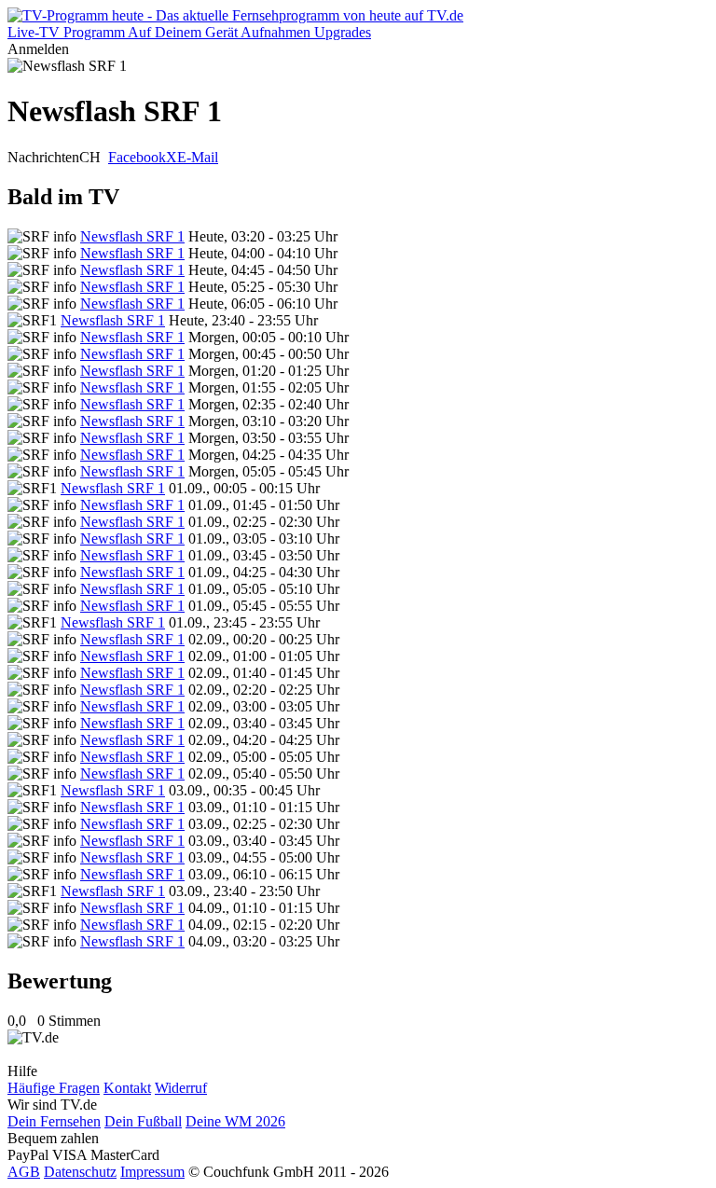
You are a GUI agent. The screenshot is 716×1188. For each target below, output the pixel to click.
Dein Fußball (143, 1121)
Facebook (137, 157)
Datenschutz (80, 1172)
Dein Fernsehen (54, 1121)
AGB (23, 1172)
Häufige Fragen (53, 1088)
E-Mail (197, 157)
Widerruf (181, 1088)
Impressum (152, 1172)
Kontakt (127, 1088)
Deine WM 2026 (235, 1121)
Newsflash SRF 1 (132, 236)
